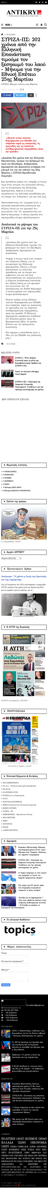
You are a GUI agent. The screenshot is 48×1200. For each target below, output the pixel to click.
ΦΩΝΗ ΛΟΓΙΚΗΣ (10, 808)
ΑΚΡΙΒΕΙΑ (42, 1156)
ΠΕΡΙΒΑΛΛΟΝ (7, 1161)
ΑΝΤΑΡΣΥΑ (7, 824)
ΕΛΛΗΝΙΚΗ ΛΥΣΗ (10, 792)
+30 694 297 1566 (10, 1010)
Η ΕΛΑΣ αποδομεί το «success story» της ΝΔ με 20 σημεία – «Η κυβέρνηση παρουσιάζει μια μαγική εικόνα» (28, 1068)
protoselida (28, 766)
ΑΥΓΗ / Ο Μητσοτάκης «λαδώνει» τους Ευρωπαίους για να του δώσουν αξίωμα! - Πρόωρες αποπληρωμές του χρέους (28, 1033)
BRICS (40, 1161)
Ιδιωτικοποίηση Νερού (34, 1170)
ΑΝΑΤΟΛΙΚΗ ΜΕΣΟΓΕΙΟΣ (11, 1172)
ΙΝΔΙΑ (30, 1156)
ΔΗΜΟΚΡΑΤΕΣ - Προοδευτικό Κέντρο (17, 814)
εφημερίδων (22, 766)
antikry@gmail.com (36, 1005)
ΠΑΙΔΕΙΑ (5, 1156)
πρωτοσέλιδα (13, 766)
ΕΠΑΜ (5, 827)
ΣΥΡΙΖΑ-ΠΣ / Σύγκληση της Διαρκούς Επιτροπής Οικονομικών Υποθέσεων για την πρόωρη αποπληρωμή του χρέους (32, 864)
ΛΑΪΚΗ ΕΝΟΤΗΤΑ (10, 830)
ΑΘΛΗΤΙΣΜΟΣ (35, 1167)
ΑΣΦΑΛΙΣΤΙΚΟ (7, 1164)
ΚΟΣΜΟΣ (31, 1138)
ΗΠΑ (44, 1149)
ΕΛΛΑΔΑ (7, 1142)
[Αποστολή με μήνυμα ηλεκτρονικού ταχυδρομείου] (30, 95)
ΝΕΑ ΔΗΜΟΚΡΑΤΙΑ (11, 783)
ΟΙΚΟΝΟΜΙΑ (38, 1142)
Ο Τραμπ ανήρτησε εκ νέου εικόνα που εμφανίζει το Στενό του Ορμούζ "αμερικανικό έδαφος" (32, 875)
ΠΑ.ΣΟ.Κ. (7, 789)
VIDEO (13, 1146)
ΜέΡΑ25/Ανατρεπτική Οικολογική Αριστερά (19, 805)
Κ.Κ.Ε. (5, 799)
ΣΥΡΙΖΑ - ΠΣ (8, 811)
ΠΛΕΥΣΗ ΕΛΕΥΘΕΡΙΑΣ (12, 802)
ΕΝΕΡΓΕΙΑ (36, 1153)
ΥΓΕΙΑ (31, 1149)
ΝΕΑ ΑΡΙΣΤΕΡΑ (9, 818)
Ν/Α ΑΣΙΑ (17, 1170)
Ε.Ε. (26, 1146)
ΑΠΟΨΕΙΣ (41, 1146)
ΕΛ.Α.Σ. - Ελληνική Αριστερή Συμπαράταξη (19, 786)
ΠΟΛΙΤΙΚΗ (11, 35)
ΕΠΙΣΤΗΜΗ (33, 1164)
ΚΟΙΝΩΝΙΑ (14, 1149)
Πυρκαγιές (5, 1170)
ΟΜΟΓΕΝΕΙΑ (8, 1175)
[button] (4, 2)
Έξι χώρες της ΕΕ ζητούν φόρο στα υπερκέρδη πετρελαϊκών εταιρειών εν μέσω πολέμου (31, 887)
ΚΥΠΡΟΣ (26, 1159)
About (3, 2)
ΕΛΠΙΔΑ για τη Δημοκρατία (13, 795)
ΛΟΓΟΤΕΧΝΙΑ (42, 1172)
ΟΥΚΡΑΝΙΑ (18, 1156)
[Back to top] (42, 1194)
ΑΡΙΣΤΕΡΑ (29, 1172)
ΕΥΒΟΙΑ (39, 1159)
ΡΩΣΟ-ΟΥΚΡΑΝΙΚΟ (25, 1161)
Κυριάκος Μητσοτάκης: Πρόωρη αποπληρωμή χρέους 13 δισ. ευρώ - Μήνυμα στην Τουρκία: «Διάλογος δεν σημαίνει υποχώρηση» (32, 851)
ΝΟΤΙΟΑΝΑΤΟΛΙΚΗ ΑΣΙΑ (10, 1167)
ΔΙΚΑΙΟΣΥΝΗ (11, 1159)
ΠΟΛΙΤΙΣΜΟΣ (15, 1152)
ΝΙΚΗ (5, 821)
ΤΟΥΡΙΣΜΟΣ (20, 1175)
